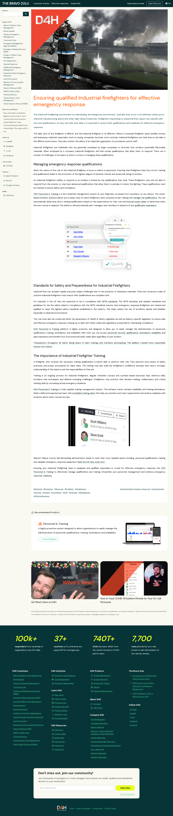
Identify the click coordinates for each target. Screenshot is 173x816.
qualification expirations (145, 205)
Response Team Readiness (65, 676)
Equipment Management (103, 691)
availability (156, 333)
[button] (168, 3)
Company (97, 704)
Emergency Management (64, 683)
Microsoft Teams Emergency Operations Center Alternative (102, 732)
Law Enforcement (10, 79)
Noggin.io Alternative (99, 757)
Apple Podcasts (12, 176)
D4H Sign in (59, 730)
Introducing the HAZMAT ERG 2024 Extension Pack (144, 677)
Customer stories (41, 3)
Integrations (59, 746)
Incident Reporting (101, 679)
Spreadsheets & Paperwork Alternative (106, 746)
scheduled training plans (83, 393)
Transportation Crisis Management (12, 99)
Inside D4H (75, 3)
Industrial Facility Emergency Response (15, 74)
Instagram (10, 146)
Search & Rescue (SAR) (13, 88)
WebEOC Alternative (98, 753)
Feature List (59, 749)
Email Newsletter (61, 718)
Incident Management (102, 676)
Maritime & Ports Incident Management (13, 83)
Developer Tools (61, 714)
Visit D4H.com (154, 3)
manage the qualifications (145, 197)
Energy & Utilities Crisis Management (12, 56)
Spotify (9, 180)
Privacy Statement (127, 794)
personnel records (116, 333)
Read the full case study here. (91, 462)
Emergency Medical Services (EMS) (15, 50)
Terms (72, 808)
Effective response (59, 3)
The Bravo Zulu (60, 703)
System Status (60, 734)
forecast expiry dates (137, 201)
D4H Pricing (97, 708)
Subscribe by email (135, 3)
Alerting (97, 687)
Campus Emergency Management (11, 35)
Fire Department (10, 61)
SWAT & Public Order (12, 91)
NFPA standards (109, 301)
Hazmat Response (11, 64)
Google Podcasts (12, 185)
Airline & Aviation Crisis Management (12, 26)
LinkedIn (9, 141)
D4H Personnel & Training (46, 194)
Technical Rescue (10, 95)
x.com (8, 151)
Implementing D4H (62, 707)
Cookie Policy (97, 808)
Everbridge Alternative (99, 723)
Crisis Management (62, 679)
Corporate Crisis (10, 40)
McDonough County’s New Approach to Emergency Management (143, 686)
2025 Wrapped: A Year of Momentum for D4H (143, 695)
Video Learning (60, 699)
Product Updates (61, 711)
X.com (132, 717)
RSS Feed (10, 195)
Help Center (59, 695)
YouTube (9, 166)
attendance (144, 333)
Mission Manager (97, 727)
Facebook (10, 156)
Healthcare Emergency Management (12, 68)
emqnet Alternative (98, 738)
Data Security (60, 742)
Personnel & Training (102, 683)
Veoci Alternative (97, 749)
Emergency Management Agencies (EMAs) (13, 44)
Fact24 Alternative (98, 720)
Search (5, 11)
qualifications (132, 333)
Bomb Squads (9, 31)
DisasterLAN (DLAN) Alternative (103, 742)
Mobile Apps (59, 738)
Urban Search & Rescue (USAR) (16, 104)
